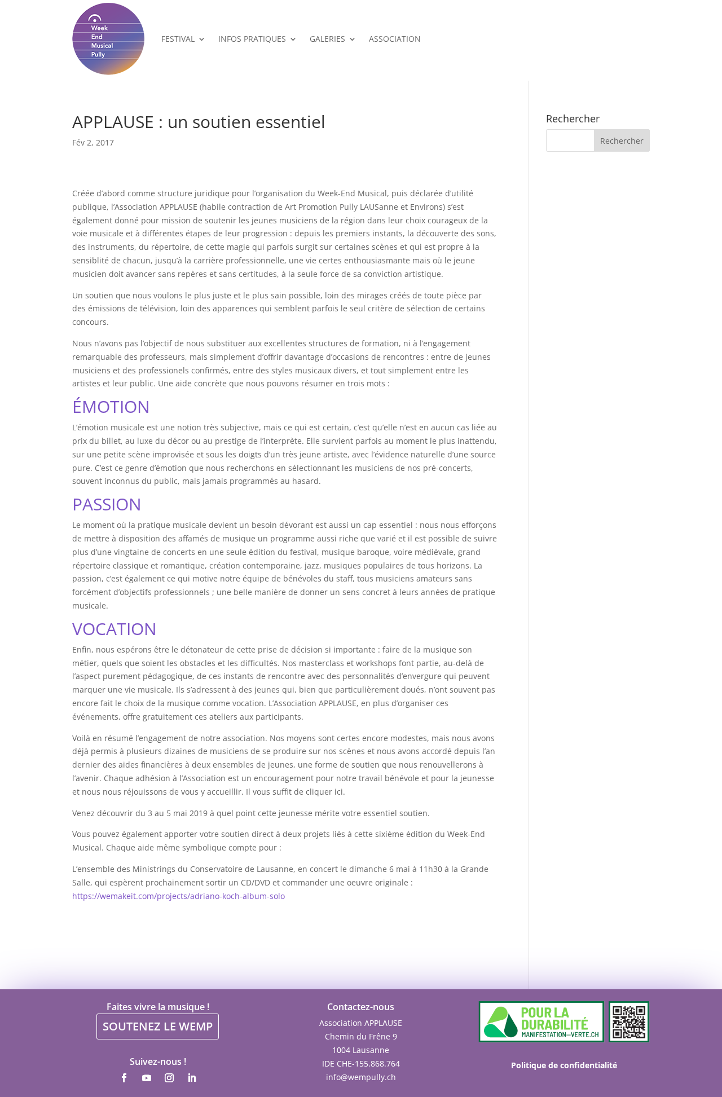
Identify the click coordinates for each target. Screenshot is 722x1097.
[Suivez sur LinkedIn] (192, 1078)
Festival (178, 38)
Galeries (327, 38)
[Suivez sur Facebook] (124, 1078)
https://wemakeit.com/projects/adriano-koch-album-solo (178, 896)
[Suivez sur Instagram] (169, 1078)
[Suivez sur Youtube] (147, 1078)
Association (395, 38)
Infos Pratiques (252, 38)
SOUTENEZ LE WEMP (158, 1026)
